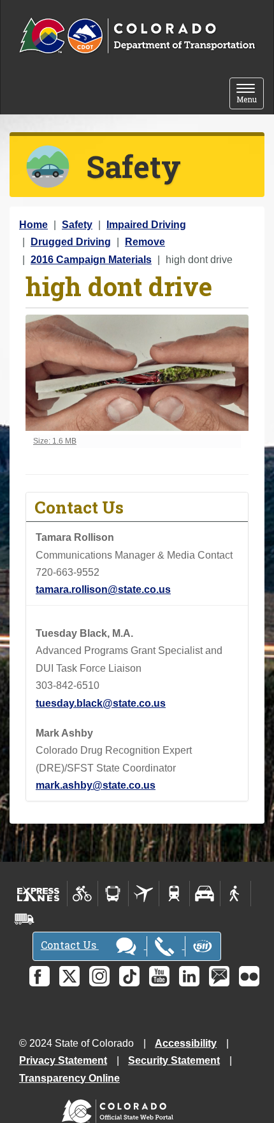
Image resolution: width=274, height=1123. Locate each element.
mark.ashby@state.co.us (95, 785)
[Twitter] (69, 976)
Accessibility (186, 1043)
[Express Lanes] (39, 893)
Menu (250, 94)
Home (33, 224)
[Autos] (204, 893)
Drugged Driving (71, 241)
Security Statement (174, 1060)
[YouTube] (159, 976)
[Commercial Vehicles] (24, 919)
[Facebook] (39, 976)
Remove (145, 241)
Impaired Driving (146, 224)
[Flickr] (249, 976)
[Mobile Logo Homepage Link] (137, 36)
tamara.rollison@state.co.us (103, 589)
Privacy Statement (63, 1060)
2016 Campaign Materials (91, 259)
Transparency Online (69, 1078)
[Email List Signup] (219, 976)
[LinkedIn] (189, 976)
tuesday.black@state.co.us (101, 703)
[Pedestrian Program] (235, 893)
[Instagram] (99, 976)
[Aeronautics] (143, 893)
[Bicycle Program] (82, 893)
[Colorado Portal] (120, 1108)
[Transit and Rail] (113, 893)
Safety (77, 224)
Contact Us (70, 944)
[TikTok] (129, 976)
